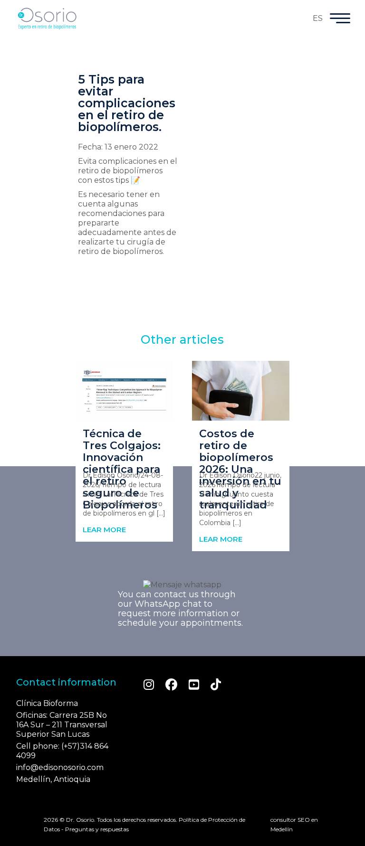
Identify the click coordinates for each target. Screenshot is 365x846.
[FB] (171, 684)
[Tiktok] (216, 684)
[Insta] (149, 684)
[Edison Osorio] (47, 18)
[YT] (194, 684)
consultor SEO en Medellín (294, 824)
